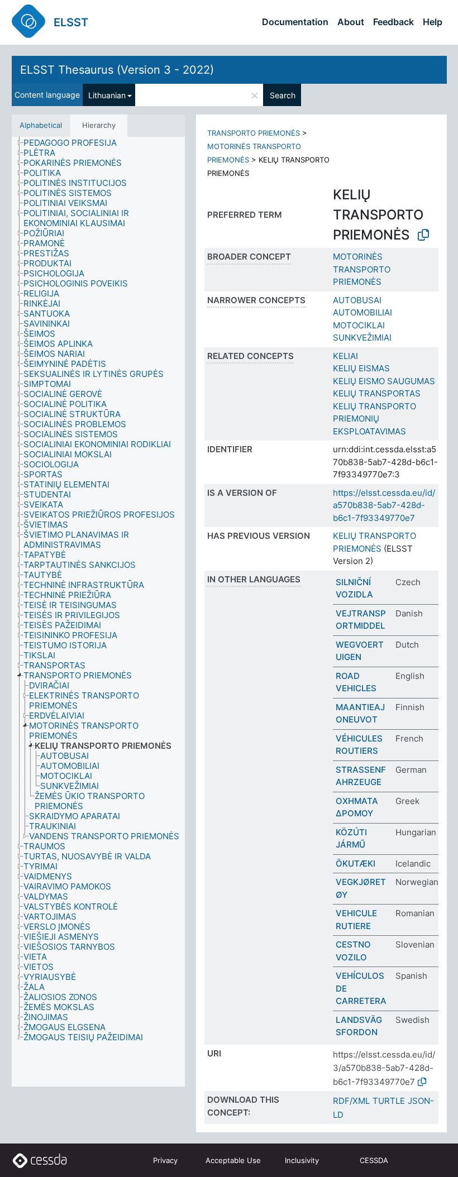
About (350, 21)
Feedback (393, 21)
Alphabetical (41, 125)
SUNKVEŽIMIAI (362, 337)
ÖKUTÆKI (355, 863)
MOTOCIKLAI (359, 325)
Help (432, 21)
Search (282, 95)
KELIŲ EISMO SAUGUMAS (384, 381)
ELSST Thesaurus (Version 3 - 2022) (117, 69)
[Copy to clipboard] (423, 235)
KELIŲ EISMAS (361, 368)
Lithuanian (107, 95)
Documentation (295, 21)
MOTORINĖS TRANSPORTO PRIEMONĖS (361, 269)
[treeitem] (75, 143)
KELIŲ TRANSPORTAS (377, 393)
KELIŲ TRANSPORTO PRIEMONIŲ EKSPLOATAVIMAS (374, 419)
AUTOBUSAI (357, 300)
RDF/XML (351, 1100)
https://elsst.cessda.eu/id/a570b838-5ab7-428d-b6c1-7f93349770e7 (384, 505)
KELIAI (345, 356)
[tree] (98, 612)
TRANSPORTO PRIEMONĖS (253, 132)
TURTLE (389, 1100)
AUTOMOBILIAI (362, 312)
